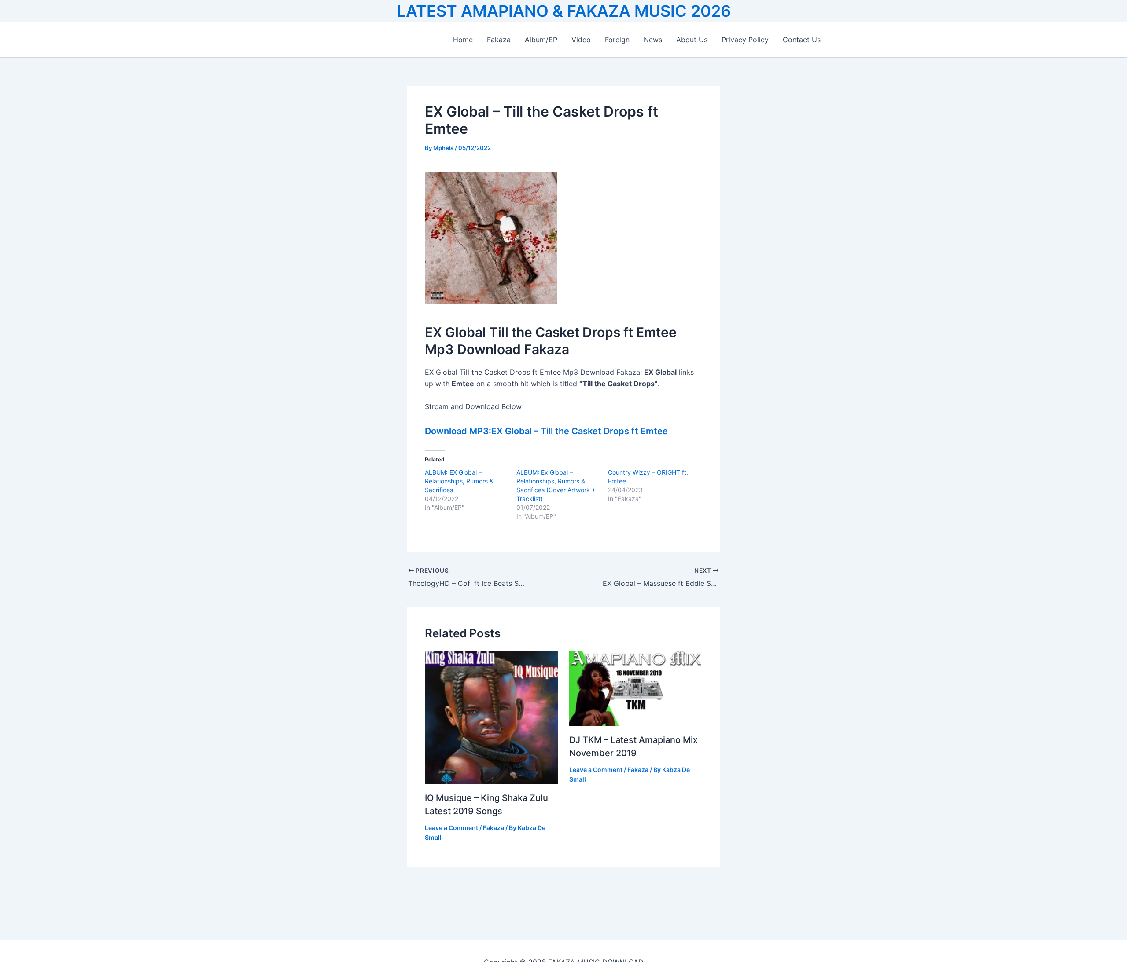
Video (581, 39)
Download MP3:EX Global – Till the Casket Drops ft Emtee (546, 431)
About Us (691, 39)
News (653, 39)
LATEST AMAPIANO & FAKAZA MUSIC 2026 (564, 11)
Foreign (617, 39)
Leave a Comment (451, 827)
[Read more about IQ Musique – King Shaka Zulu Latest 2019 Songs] (491, 717)
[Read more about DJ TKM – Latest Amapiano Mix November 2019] (636, 688)
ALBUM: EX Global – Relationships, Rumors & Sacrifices (459, 481)
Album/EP (541, 39)
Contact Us (802, 39)
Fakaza (499, 39)
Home (463, 39)
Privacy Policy (745, 39)
